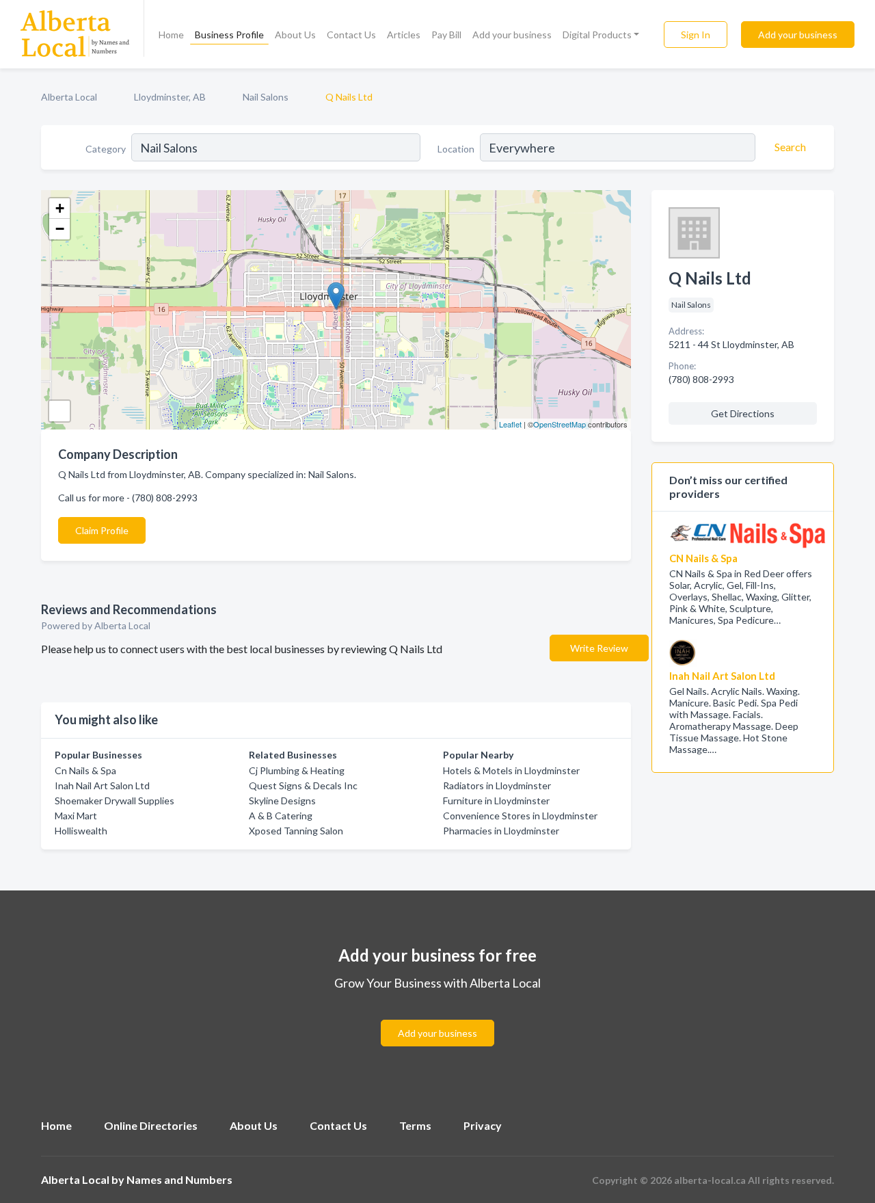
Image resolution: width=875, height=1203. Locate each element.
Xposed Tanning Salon (296, 830)
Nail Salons (265, 97)
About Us (295, 34)
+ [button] (59, 208)
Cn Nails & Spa (85, 770)
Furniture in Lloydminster (496, 800)
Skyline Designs (282, 800)
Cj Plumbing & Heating (297, 770)
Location (456, 149)
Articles (403, 34)
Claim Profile (102, 530)
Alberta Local (69, 97)
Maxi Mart (76, 815)
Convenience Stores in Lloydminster (520, 815)
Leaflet (510, 424)
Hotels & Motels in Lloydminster (511, 770)
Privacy (482, 1125)
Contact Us (351, 34)
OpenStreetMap (559, 424)
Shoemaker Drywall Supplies (114, 800)
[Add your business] (437, 1016)
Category (105, 149)
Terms (415, 1125)
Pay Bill (446, 34)
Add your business (512, 34)
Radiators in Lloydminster (497, 785)
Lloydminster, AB (170, 97)
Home (171, 34)
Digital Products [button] (597, 34)
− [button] (59, 228)
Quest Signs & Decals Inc (303, 785)
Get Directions (743, 413)
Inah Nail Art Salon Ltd (102, 785)
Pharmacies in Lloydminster (501, 830)
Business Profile (229, 34)
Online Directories (151, 1125)
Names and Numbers (179, 1179)
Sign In (695, 34)
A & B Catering (280, 815)
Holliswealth (81, 830)
